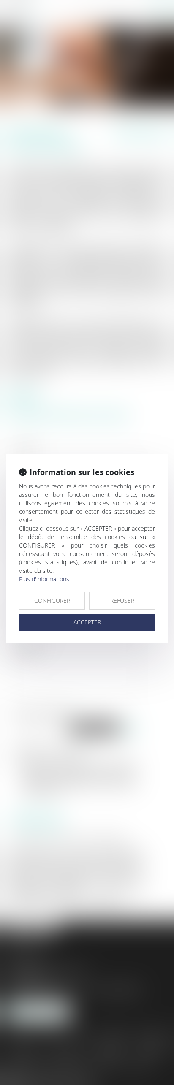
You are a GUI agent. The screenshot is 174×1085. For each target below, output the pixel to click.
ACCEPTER (87, 622)
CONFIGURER (52, 601)
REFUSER (122, 601)
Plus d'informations (44, 579)
